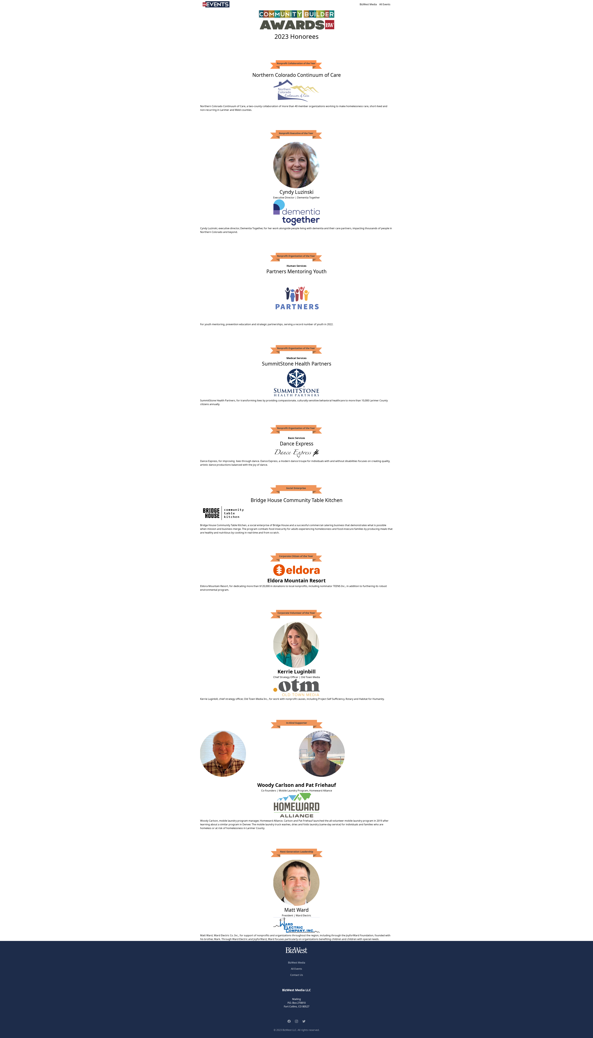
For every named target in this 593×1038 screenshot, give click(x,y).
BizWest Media (368, 4)
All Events (384, 4)
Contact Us (296, 975)
